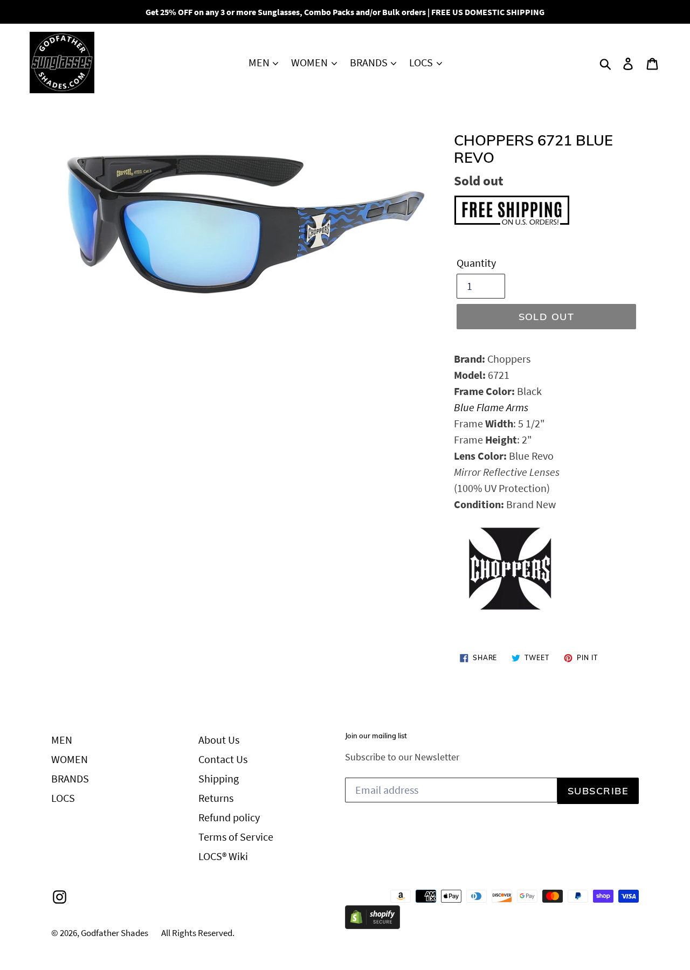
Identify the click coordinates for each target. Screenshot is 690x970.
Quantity (476, 262)
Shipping (218, 778)
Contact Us (222, 759)
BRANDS (370, 62)
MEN (260, 62)
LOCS (422, 62)
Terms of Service (235, 836)
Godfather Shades (114, 933)
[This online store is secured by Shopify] (372, 925)
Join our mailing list (376, 736)
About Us (218, 739)
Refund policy (229, 817)
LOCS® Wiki (223, 856)
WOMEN (310, 62)
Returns (215, 798)
